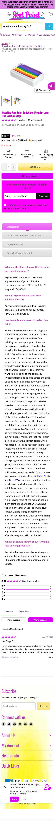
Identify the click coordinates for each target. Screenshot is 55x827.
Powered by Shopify (27, 803)
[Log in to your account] (42, 14)
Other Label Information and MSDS (26, 235)
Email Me (43, 196)
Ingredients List (15, 244)
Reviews (18, 35)
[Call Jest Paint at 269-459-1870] (9, 14)
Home (5, 43)
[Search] (49, 26)
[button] (27, 140)
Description (13, 226)
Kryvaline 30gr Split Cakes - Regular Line (22, 46)
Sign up (43, 706)
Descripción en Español (19, 253)
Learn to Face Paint (47, 35)
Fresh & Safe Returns (27, 156)
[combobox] (23, 26)
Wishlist (31, 35)
